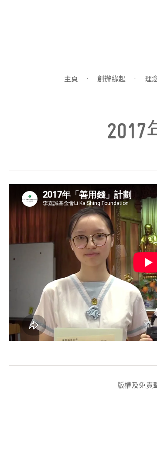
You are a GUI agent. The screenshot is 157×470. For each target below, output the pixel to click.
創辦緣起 (116, 79)
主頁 (76, 79)
